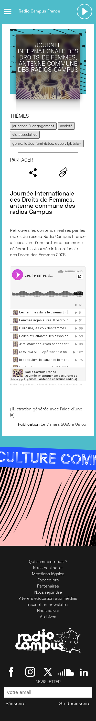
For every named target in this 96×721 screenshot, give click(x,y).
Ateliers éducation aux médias (48, 599)
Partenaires (48, 586)
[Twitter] (48, 672)
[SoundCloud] (66, 672)
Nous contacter (48, 568)
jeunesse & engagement (33, 126)
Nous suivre (48, 611)
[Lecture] (84, 11)
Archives (48, 617)
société (66, 126)
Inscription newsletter (48, 605)
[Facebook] (12, 672)
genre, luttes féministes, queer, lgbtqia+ (46, 143)
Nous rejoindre (48, 592)
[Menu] (7, 11)
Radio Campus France (23, 384)
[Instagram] (30, 672)
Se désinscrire (75, 703)
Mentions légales (48, 574)
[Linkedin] (84, 672)
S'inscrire (15, 703)
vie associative (24, 135)
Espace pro (48, 580)
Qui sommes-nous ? (48, 562)
